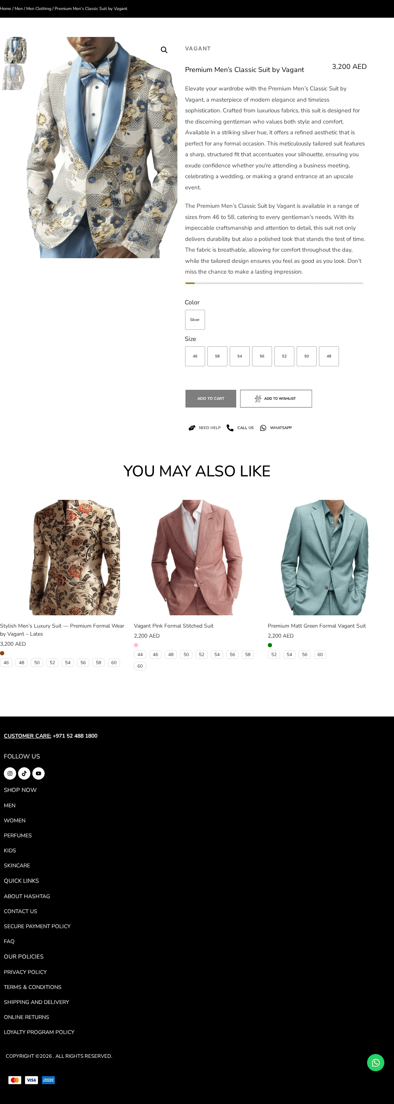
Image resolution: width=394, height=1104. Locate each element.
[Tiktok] (24, 773)
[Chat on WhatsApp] (375, 1062)
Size (190, 339)
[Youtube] (38, 773)
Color (192, 302)
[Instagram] (10, 773)
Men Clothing (38, 9)
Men (19, 9)
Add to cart (210, 398)
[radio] (195, 319)
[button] (164, 50)
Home (5, 9)
